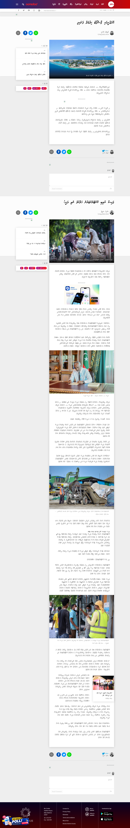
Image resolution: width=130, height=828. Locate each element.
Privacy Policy (66, 811)
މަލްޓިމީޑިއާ (65, 4)
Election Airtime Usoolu (69, 823)
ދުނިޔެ (97, 4)
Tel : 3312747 (47, 818)
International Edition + (50, 10)
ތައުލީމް (54, 4)
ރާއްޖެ (102, 4)
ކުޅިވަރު (91, 4)
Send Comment (57, 189)
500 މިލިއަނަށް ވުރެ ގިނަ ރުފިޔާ (94, 411)
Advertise (65, 814)
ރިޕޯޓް (71, 4)
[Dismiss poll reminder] (28, 816)
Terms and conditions (69, 817)
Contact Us (66, 808)
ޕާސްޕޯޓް (29, 88)
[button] (23, 4)
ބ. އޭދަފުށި (44, 88)
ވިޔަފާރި (85, 4)
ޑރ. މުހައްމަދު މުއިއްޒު (36, 88)
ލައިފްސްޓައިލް (78, 4)
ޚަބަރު (25, 88)
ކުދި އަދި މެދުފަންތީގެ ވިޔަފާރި (41, 268)
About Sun (66, 820)
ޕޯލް (59, 4)
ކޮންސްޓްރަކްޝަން (32, 268)
